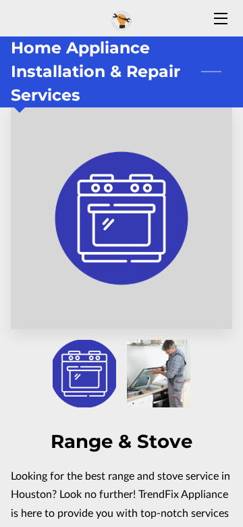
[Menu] (220, 18)
